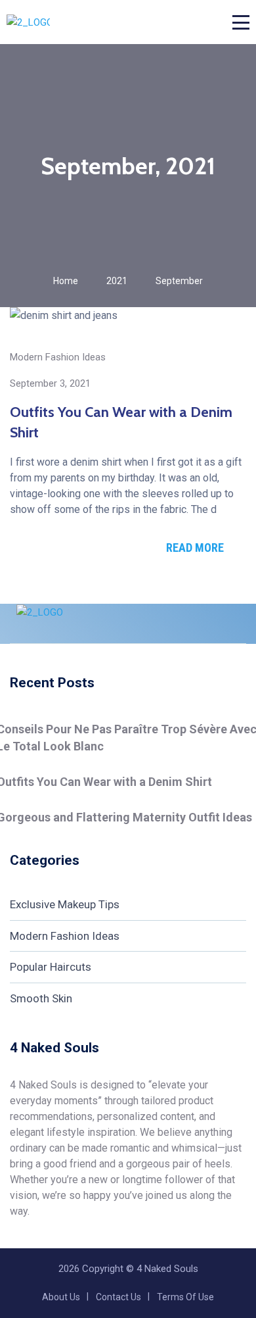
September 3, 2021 (50, 383)
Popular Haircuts (50, 966)
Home (65, 281)
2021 (116, 281)
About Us (61, 1297)
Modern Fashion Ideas (58, 357)
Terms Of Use (185, 1297)
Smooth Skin (41, 998)
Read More (195, 547)
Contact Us (118, 1297)
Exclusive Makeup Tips (64, 904)
